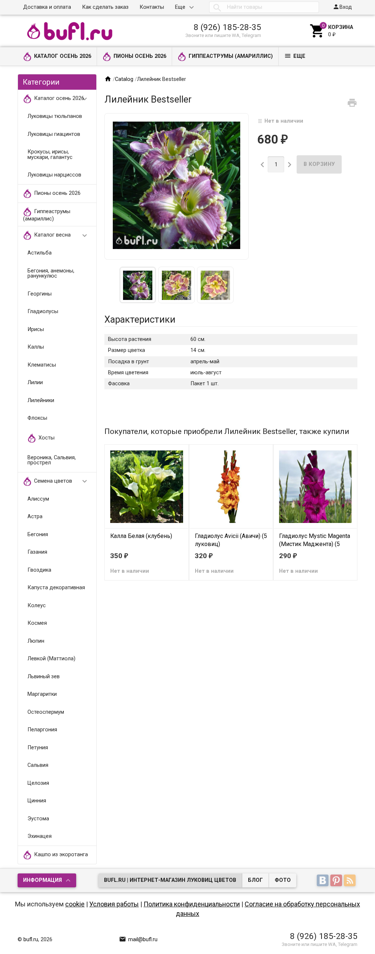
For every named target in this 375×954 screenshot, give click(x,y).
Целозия (38, 783)
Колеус (36, 605)
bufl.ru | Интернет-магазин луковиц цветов (170, 880)
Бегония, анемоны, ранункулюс (50, 273)
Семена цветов (61, 481)
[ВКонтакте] (323, 881)
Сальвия (37, 765)
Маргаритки (42, 694)
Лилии (35, 382)
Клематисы (41, 365)
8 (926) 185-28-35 (227, 27)
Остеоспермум (45, 712)
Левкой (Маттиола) (51, 659)
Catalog (124, 79)
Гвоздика (39, 570)
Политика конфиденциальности (192, 904)
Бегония (37, 534)
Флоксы (37, 418)
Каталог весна (61, 235)
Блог (255, 880)
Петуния (37, 748)
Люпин (35, 641)
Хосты (46, 438)
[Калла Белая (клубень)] (146, 486)
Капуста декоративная (56, 587)
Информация (42, 880)
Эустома (38, 819)
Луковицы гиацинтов (53, 134)
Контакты (152, 7)
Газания (37, 552)
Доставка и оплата (47, 7)
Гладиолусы (42, 311)
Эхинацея (39, 836)
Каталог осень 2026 (62, 56)
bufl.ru (30, 939)
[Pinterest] (337, 881)
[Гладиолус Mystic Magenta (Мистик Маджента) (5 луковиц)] (315, 486)
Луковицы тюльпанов (54, 116)
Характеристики (139, 319)
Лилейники (40, 400)
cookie (75, 904)
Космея (37, 623)
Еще (180, 7)
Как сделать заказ (105, 7)
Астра (34, 516)
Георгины (39, 294)
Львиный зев (43, 676)
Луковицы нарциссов (54, 175)
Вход (342, 6)
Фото (283, 880)
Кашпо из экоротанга (61, 854)
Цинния (36, 801)
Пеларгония (42, 730)
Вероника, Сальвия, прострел (51, 460)
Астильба (39, 253)
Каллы (35, 347)
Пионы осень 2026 (140, 56)
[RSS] (350, 881)
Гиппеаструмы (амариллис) (231, 56)
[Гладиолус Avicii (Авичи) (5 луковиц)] (231, 486)
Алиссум (38, 499)
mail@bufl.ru (138, 939)
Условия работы (114, 904)
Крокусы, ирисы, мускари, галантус (50, 154)
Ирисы (35, 329)
